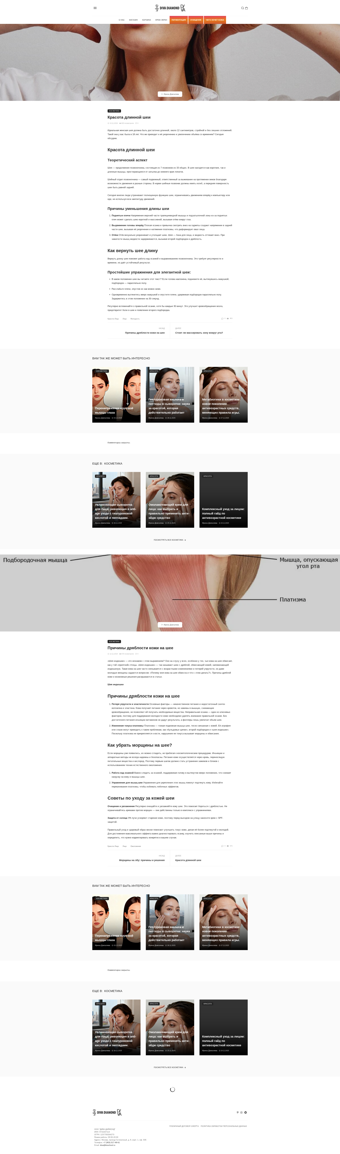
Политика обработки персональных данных (224, 1126)
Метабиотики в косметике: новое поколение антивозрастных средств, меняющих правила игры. (221, 406)
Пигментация (179, 20)
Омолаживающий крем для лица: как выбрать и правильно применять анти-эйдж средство (168, 511)
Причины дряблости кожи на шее (145, 332)
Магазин (133, 20)
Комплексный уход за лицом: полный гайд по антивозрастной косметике (223, 513)
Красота (154, 371)
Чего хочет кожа (215, 20)
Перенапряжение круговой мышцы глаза (114, 410)
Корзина (146, 20)
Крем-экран (161, 20)
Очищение (195, 20)
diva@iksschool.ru (107, 1145)
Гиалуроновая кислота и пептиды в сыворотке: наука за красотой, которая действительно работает (169, 406)
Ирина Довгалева (171, 94)
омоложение (136, 846)
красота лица (113, 319)
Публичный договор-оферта (184, 1126)
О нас (122, 20)
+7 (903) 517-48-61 (111, 1142)
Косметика (114, 111)
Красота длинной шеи (188, 860)
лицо (125, 319)
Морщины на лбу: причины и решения (142, 860)
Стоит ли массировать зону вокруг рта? (199, 332)
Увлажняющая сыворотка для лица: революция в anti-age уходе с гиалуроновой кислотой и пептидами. (115, 511)
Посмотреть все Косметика (168, 540)
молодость (135, 319)
